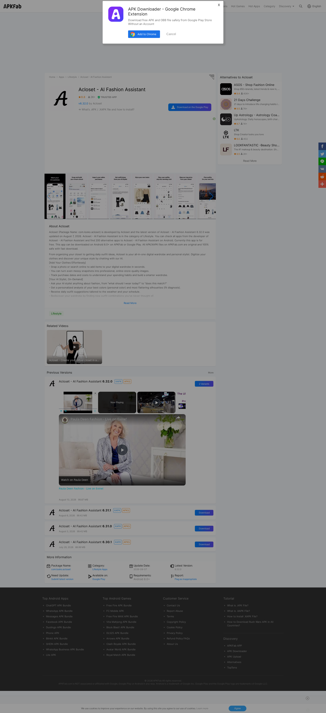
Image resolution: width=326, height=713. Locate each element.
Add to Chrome (147, 34)
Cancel (171, 34)
